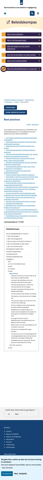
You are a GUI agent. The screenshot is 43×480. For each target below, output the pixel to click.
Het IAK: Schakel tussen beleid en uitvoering (20, 175)
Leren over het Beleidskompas (16, 264)
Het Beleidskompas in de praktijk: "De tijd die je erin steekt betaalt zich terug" (20, 217)
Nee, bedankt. (20, 473)
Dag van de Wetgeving (13, 437)
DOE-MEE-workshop (16, 345)
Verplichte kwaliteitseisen (13, 251)
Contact (10, 348)
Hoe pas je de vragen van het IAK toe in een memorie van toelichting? (19, 180)
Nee (16, 414)
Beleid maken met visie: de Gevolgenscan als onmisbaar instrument (24, 326)
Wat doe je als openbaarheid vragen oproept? (21, 201)
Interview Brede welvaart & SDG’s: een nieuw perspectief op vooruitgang (22, 286)
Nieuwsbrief (10, 439)
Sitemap (9, 442)
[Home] (5, 13)
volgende (35, 124)
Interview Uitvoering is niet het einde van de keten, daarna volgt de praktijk (23, 277)
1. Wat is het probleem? (13, 236)
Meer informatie (7, 467)
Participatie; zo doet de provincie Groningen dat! (22, 177)
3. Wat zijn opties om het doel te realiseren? (18, 241)
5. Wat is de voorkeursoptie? (14, 246)
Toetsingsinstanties (11, 254)
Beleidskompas (29, 100)
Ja (9, 414)
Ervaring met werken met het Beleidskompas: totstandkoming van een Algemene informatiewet (20, 194)
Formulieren (11, 269)
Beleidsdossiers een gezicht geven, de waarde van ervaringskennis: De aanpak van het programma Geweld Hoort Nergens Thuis (21, 189)
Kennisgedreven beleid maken (14, 249)
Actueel (10, 266)
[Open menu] (38, 13)
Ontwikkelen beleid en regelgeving (14, 100)
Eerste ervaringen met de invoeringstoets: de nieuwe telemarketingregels (19, 184)
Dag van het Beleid (12, 434)
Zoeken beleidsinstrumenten (15, 112)
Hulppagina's (8, 102)
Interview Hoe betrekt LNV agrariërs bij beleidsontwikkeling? (22, 290)
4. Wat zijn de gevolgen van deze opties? (17, 244)
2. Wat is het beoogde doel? (14, 239)
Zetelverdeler (10, 447)
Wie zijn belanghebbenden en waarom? (17, 234)
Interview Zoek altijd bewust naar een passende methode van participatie (22, 281)
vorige (29, 124)
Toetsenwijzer (10, 107)
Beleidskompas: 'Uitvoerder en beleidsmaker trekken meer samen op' (19, 206)
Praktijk (16, 102)
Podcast (14, 203)
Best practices (14, 273)
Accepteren (7, 473)
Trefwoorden (10, 445)
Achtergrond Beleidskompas (14, 257)
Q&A (9, 261)
